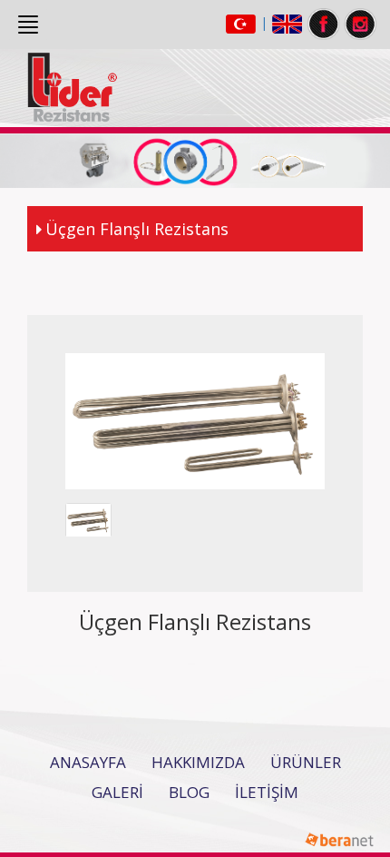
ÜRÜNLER (305, 762)
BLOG (189, 792)
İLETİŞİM (266, 792)
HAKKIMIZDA (198, 762)
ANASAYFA (88, 762)
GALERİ (117, 792)
